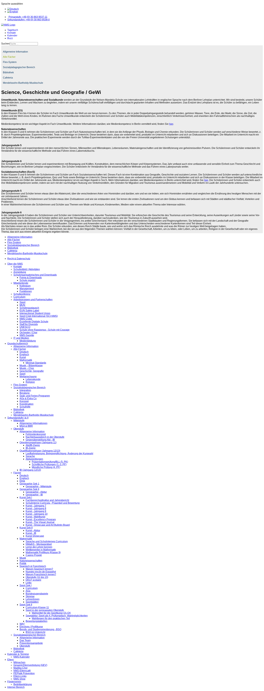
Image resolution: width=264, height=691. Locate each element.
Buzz (10, 38)
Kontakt (11, 32)
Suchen (5, 43)
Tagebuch (12, 30)
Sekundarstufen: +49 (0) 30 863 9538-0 (28, 19)
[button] (259, 57)
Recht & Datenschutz (18, 258)
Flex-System (9, 62)
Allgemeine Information (15, 51)
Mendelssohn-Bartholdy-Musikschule (23, 83)
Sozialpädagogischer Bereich (19, 67)
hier (171, 124)
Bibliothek (8, 72)
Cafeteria (8, 77)
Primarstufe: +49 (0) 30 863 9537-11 (28, 17)
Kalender (12, 35)
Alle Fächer (9, 57)
